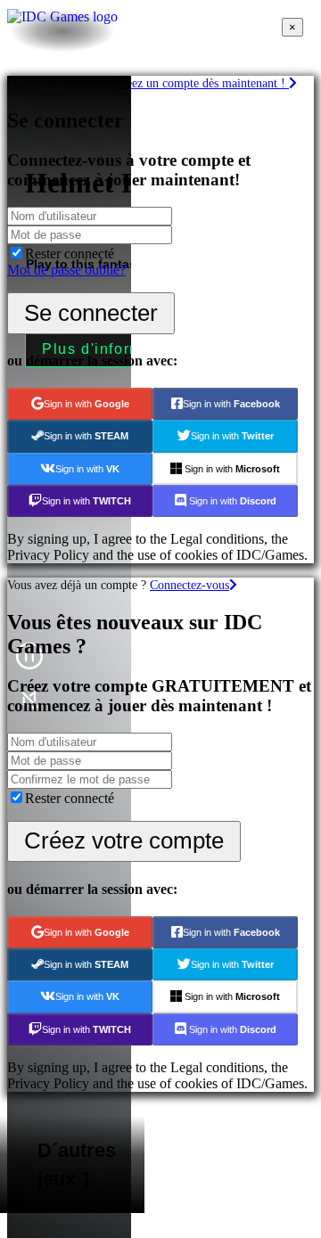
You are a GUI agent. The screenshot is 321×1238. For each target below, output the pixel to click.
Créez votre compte (124, 840)
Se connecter (91, 312)
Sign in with (86, 403)
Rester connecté (69, 253)
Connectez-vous (189, 585)
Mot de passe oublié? (66, 269)
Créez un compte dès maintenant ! (201, 83)
